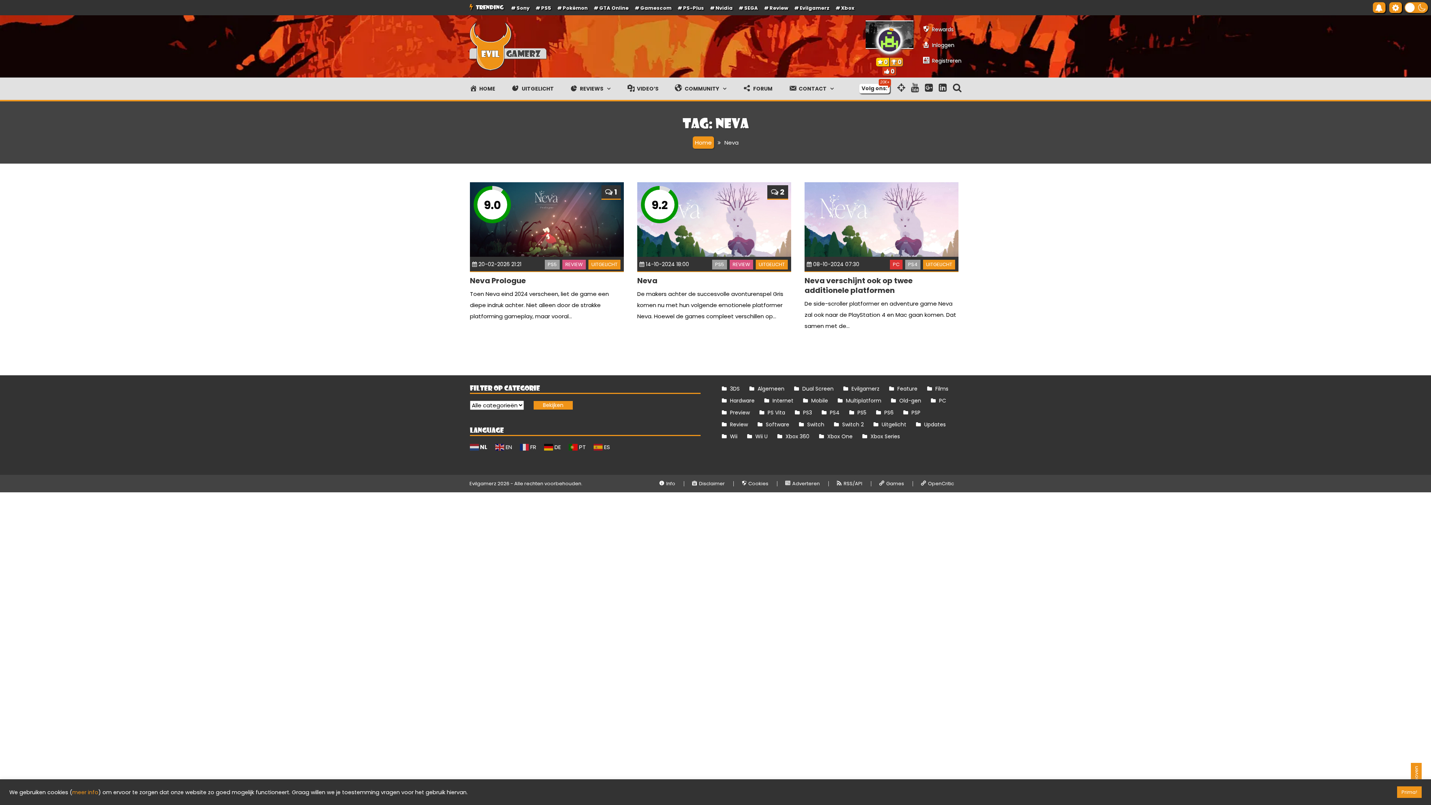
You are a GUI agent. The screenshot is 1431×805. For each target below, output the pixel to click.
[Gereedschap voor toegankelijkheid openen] (1395, 7)
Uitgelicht (604, 264)
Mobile (819, 400)
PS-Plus (693, 8)
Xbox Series (885, 436)
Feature (907, 388)
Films (941, 388)
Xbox (848, 8)
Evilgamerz (815, 8)
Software (777, 424)
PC (896, 264)
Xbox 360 (797, 436)
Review (574, 264)
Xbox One (840, 436)
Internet (783, 400)
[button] (1416, 7)
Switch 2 (853, 424)
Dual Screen (818, 388)
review (779, 8)
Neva (647, 280)
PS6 (889, 412)
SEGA (751, 8)
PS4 (912, 264)
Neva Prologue (498, 280)
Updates (935, 424)
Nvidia (724, 8)
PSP (916, 412)
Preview (740, 412)
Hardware (742, 400)
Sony (523, 8)
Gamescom (656, 8)
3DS (735, 388)
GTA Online (614, 8)
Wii (733, 436)
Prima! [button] (1409, 792)
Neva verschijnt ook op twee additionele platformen (859, 285)
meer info (85, 792)
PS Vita (776, 412)
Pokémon (575, 8)
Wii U (761, 436)
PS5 (546, 8)
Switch (815, 424)
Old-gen (910, 400)
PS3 (807, 412)
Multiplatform (863, 400)
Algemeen (771, 388)
